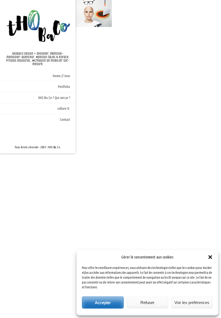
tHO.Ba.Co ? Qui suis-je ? (54, 97)
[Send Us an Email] (29, 135)
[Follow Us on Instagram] (37, 135)
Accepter (103, 302)
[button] (210, 257)
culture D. (63, 108)
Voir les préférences (191, 302)
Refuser (147, 302)
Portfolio (64, 86)
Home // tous (61, 76)
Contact (65, 119)
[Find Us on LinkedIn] (46, 135)
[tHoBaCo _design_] (37, 26)
